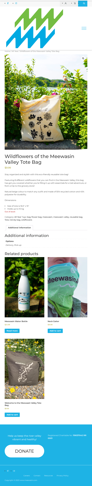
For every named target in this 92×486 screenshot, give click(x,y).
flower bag (37, 217)
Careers (26, 476)
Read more (12, 331)
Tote (7, 220)
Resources (48, 476)
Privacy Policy (63, 476)
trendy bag (15, 220)
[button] (83, 58)
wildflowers (26, 220)
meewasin (47, 217)
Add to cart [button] (55, 331)
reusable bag (76, 217)
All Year (15, 51)
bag (29, 217)
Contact (37, 476)
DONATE (24, 451)
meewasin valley (61, 217)
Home (7, 51)
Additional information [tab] (19, 228)
